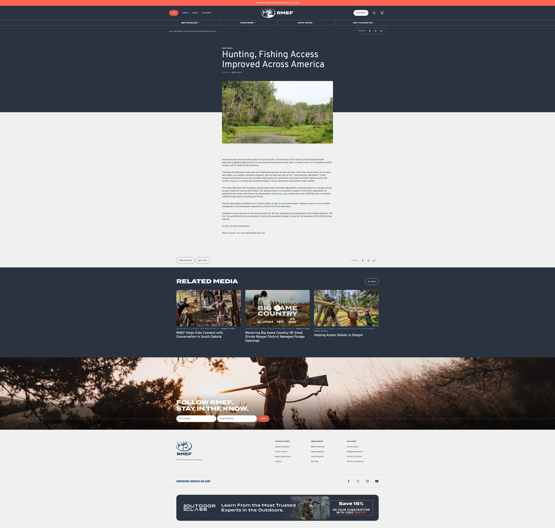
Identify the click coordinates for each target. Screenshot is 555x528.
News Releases (317, 452)
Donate (185, 13)
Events (195, 13)
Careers (278, 461)
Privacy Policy (353, 447)
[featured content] (277, 508)
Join (174, 13)
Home (171, 31)
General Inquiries (282, 447)
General (225, 72)
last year (282, 193)
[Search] (374, 13)
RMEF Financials (317, 447)
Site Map (315, 461)
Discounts (206, 13)
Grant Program (317, 457)
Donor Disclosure (354, 457)
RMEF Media (178, 31)
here (227, 226)
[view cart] (382, 13)
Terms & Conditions (355, 461)
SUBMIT (264, 419)
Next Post (202, 260)
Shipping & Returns (355, 452)
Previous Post (185, 260)
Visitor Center (281, 452)
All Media (372, 282)
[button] (370, 31)
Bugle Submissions (283, 457)
